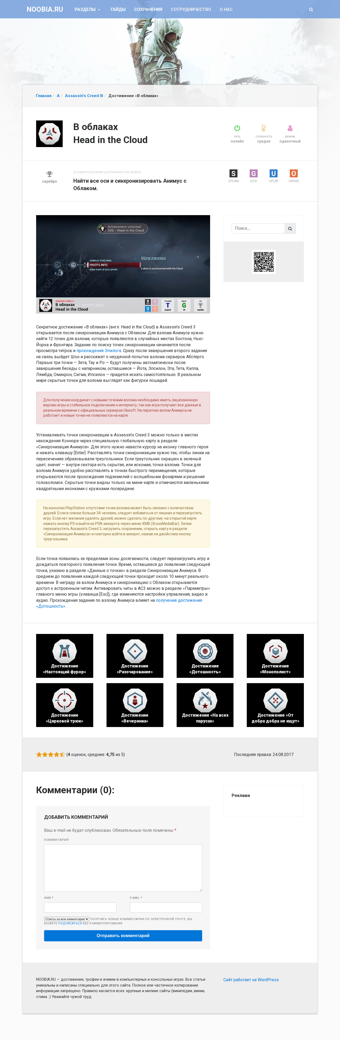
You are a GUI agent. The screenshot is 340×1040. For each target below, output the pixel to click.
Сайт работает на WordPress (251, 979)
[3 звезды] (51, 754)
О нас (226, 9)
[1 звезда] (39, 754)
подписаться (70, 923)
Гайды (118, 9)
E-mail (136, 898)
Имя (48, 898)
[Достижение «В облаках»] (123, 263)
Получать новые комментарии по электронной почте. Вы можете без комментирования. (118, 921)
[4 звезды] (57, 754)
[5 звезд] (62, 754)
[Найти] (290, 228)
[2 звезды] (45, 754)
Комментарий (56, 840)
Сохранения (148, 9)
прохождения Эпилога (98, 350)
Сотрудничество (191, 9)
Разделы (86, 9)
